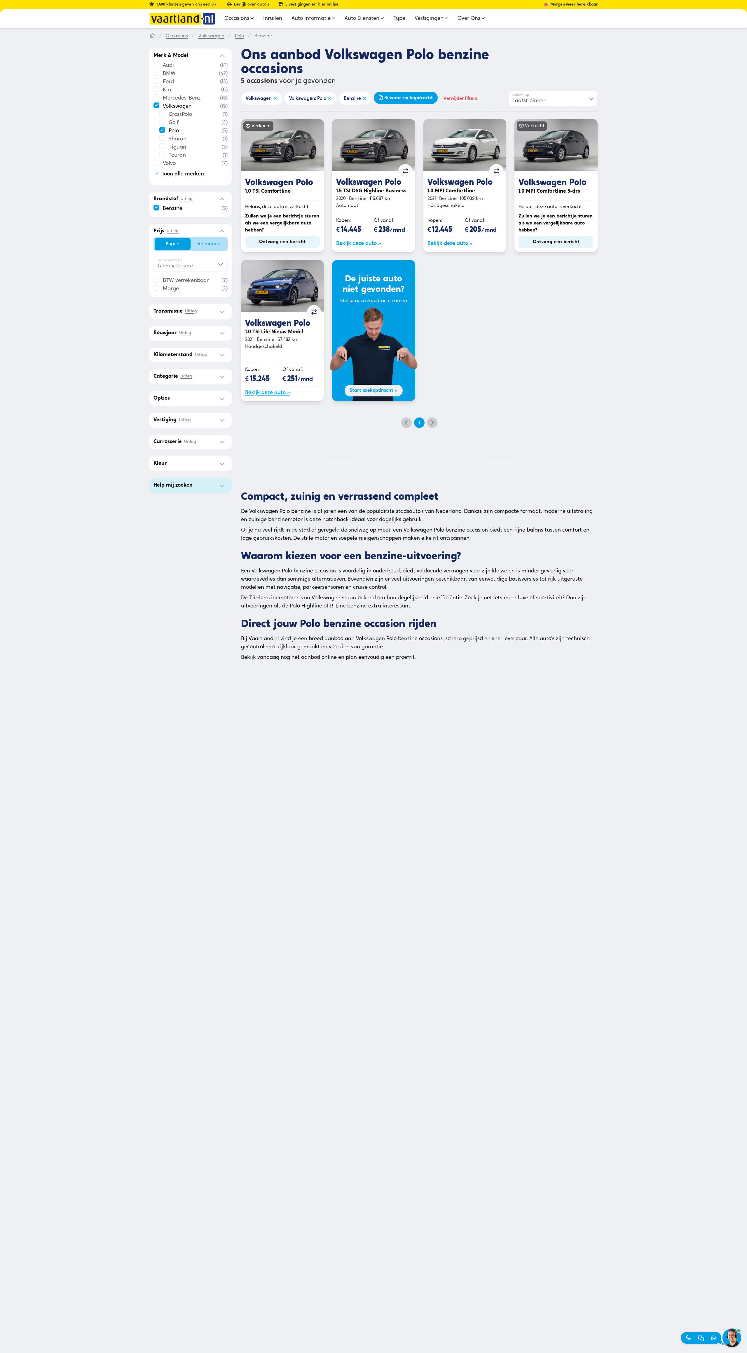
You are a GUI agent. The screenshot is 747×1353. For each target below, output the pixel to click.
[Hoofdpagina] (152, 36)
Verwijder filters (460, 98)
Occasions (177, 36)
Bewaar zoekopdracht (408, 98)
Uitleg (187, 199)
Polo (239, 36)
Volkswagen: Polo (307, 98)
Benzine (352, 98)
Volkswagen (211, 36)
